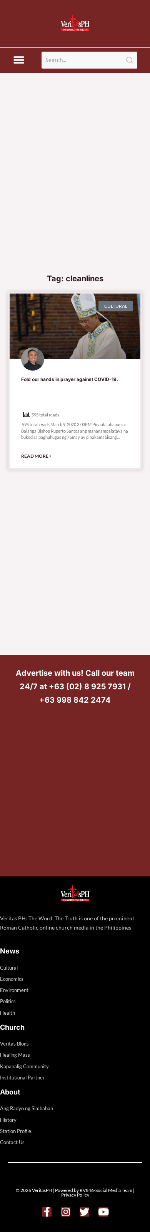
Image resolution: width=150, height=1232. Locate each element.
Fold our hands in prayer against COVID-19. (69, 379)
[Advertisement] (75, 190)
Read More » (36, 456)
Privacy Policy (75, 1195)
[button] (18, 60)
